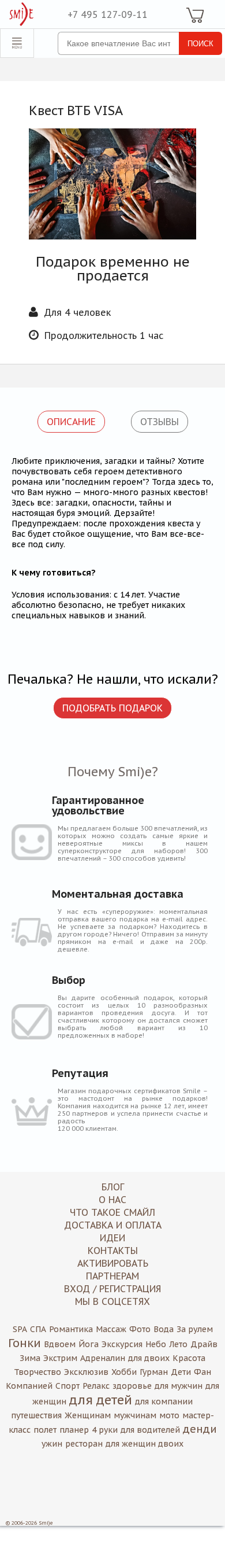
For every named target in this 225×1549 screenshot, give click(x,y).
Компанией (29, 1386)
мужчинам (135, 1415)
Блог (113, 1187)
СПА (38, 1329)
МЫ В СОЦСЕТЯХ (112, 1301)
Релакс (96, 1386)
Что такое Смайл (112, 1212)
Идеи (112, 1238)
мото (169, 1415)
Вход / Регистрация (112, 1288)
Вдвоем (60, 1344)
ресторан (84, 1444)
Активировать (112, 1263)
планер (74, 1430)
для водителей (150, 1430)
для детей (100, 1400)
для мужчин (178, 1386)
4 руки (105, 1430)
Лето (178, 1344)
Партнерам (112, 1276)
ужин (52, 1444)
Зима (30, 1358)
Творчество (37, 1372)
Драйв (203, 1344)
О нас (112, 1199)
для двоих (149, 1358)
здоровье (132, 1386)
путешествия (36, 1415)
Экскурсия (122, 1344)
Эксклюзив (86, 1372)
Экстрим (60, 1358)
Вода (163, 1329)
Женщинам (88, 1415)
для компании (164, 1401)
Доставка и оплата (113, 1225)
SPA (20, 1329)
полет (45, 1430)
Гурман (154, 1372)
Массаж (111, 1329)
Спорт (67, 1386)
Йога (88, 1344)
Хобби (124, 1372)
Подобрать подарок (112, 708)
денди (200, 1429)
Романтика (71, 1329)
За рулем (195, 1329)
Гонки (24, 1343)
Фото (140, 1329)
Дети (181, 1372)
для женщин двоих (144, 1444)
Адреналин (102, 1358)
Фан (202, 1372)
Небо (155, 1344)
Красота (188, 1358)
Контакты (113, 1250)
